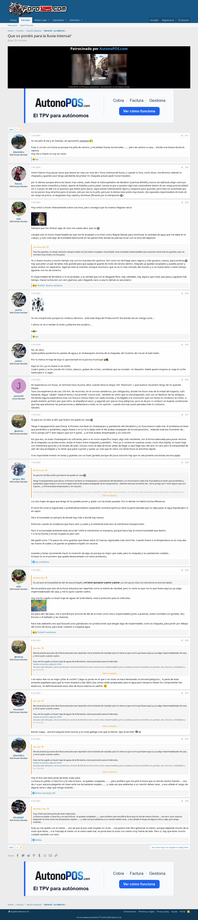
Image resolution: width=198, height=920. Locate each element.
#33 (187, 801)
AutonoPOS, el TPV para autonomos (84, 87)
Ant (11, 129)
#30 (187, 640)
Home (13, 20)
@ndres (18, 430)
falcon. (19, 183)
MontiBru (18, 152)
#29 (187, 570)
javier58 (19, 395)
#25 (187, 344)
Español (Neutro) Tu (19, 911)
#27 (187, 414)
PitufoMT (18, 709)
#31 (187, 693)
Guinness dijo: (39, 247)
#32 (187, 739)
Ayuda (174, 911)
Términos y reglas (146, 911)
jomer (18, 309)
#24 (187, 293)
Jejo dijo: (37, 648)
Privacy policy (163, 911)
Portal (182, 911)
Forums (25, 20)
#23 (187, 202)
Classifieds (58, 20)
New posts (12, 25)
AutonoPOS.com (113, 48)
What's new (40, 20)
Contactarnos (130, 911)
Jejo (11, 40)
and (42, 562)
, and (50, 285)
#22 (187, 167)
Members (75, 20)
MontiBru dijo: (39, 808)
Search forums (26, 25)
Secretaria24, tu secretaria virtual (115, 87)
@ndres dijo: (39, 470)
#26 (187, 379)
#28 (187, 462)
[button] (48, 20)
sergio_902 (19, 478)
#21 (187, 135)
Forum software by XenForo (99, 917)
